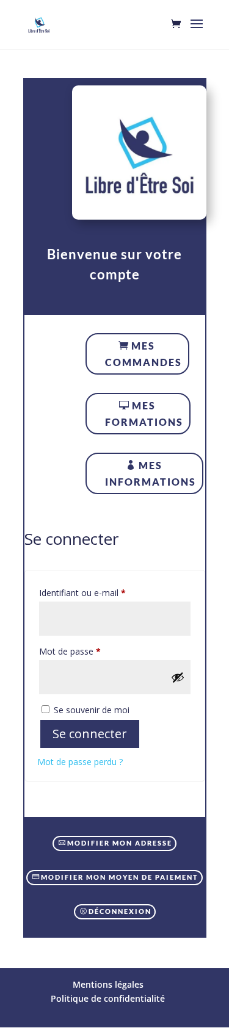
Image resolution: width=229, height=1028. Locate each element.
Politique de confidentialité (108, 998)
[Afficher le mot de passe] (177, 677)
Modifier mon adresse (119, 843)
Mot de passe (91, 651)
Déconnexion (120, 911)
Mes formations (144, 414)
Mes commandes (143, 354)
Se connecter (90, 733)
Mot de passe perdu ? (80, 761)
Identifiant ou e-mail (104, 592)
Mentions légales (108, 984)
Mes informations (150, 473)
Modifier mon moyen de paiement (119, 877)
